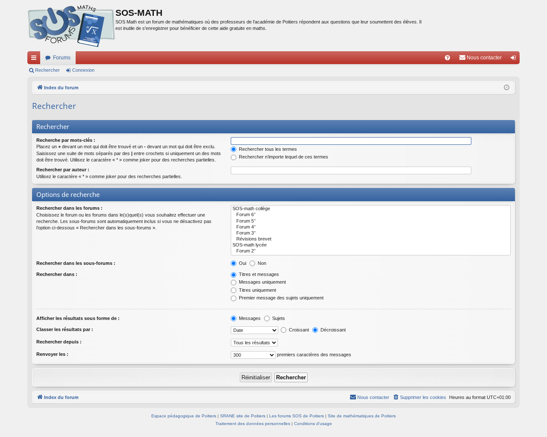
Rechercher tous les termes (267, 149)
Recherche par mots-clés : (65, 140)
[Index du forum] (71, 25)
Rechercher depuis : (59, 341)
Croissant (298, 329)
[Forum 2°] (371, 251)
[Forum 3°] (371, 233)
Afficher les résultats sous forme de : (78, 318)
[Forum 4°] (371, 227)
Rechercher (47, 70)
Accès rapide (35, 59)
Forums (62, 58)
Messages (249, 318)
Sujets (278, 318)
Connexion (83, 70)
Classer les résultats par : (64, 329)
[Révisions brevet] (371, 239)
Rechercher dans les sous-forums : (75, 263)
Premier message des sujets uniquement (280, 297)
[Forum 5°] (371, 221)
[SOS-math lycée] (371, 245)
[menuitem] (447, 57)
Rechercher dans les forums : (69, 208)
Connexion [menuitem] (515, 59)
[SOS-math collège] (371, 209)
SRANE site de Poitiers (242, 416)
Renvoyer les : (52, 354)
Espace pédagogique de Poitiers (183, 416)
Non (261, 263)
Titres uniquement (257, 290)
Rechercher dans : (56, 274)
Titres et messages (258, 274)
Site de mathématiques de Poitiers (362, 416)
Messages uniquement (262, 281)
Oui (242, 263)
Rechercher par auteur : (62, 169)
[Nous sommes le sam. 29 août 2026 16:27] (506, 88)
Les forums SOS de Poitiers (296, 416)
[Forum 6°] (371, 215)
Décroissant (332, 329)
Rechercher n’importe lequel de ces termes (283, 156)
